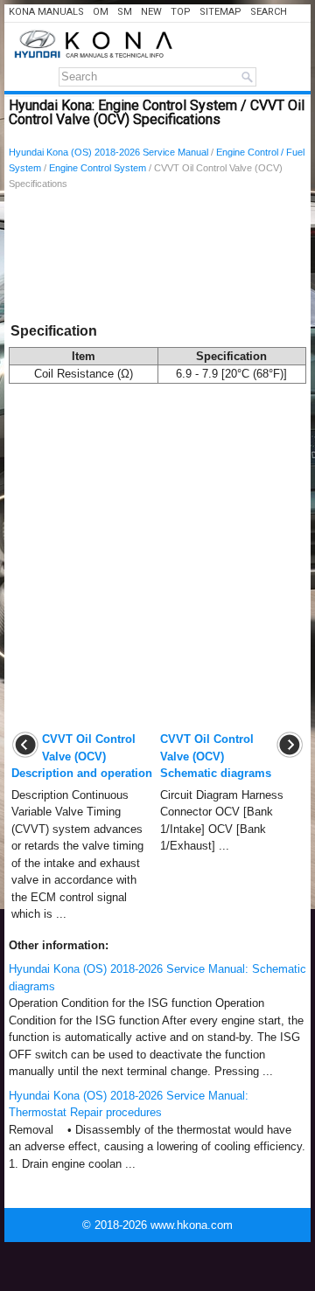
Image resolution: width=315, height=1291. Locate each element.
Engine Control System (97, 168)
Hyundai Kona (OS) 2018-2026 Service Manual (108, 152)
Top (181, 11)
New (151, 11)
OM (100, 11)
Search (268, 11)
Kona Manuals (46, 11)
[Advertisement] (157, 259)
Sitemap (221, 11)
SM (124, 11)
